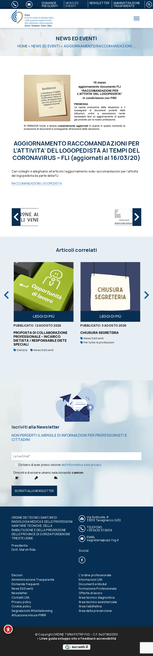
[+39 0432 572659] (17, 4)
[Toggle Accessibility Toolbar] (8, 629)
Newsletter (100, 3)
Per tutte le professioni (98, 342)
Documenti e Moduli (93, 584)
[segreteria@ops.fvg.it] (31, 4)
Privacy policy (21, 602)
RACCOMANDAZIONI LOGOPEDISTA (37, 183)
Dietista (21, 350)
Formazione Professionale (98, 588)
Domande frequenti (50, 4)
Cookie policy (21, 606)
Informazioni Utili (90, 580)
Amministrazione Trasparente (126, 4)
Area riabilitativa (90, 606)
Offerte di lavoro (90, 593)
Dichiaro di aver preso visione (59, 465)
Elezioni (17, 575)
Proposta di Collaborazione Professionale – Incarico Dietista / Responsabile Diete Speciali (40, 338)
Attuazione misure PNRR (29, 615)
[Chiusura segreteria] (110, 292)
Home (22, 46)
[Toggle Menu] (137, 18)
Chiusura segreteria (99, 332)
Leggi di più (43, 316)
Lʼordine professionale (95, 575)
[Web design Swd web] (76, 647)
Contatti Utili (20, 597)
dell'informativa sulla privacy (81, 465)
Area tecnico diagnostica (97, 597)
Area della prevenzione (95, 611)
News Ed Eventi (72, 4)
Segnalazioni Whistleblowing (32, 611)
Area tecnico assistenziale (98, 602)
